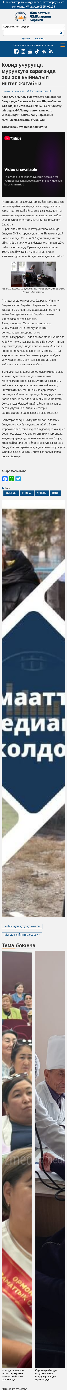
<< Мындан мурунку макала (22, 926)
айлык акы (11, 493)
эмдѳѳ (55, 493)
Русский (26, 38)
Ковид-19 (26, 493)
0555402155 (47, 6)
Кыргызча (40, 38)
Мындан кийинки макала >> (22, 934)
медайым (41, 493)
